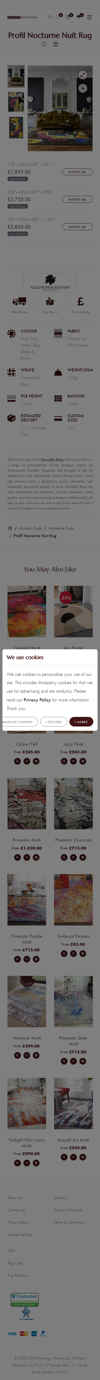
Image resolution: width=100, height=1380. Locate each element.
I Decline (54, 722)
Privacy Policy (37, 699)
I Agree (81, 722)
